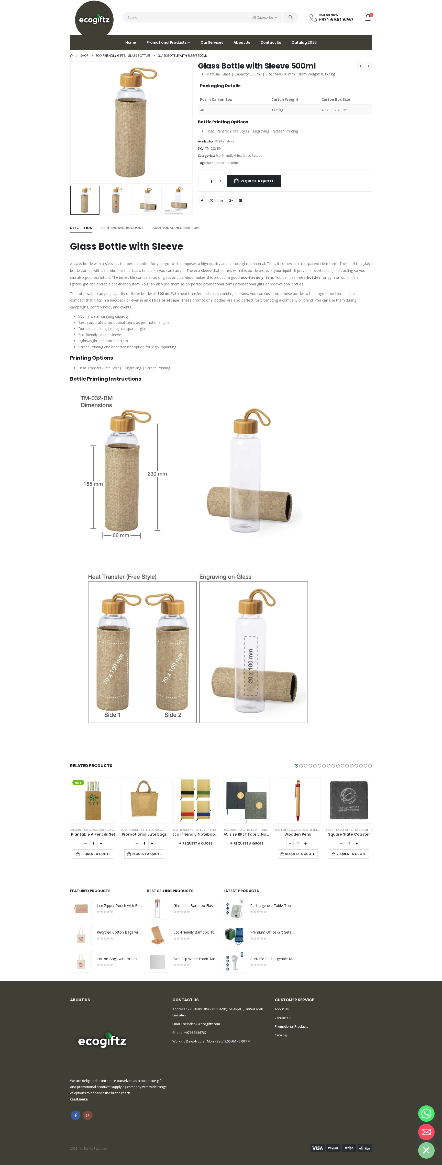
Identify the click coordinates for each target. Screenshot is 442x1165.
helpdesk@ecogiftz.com (201, 1024)
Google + (231, 200)
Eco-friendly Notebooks (218, 829)
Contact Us (270, 42)
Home (130, 42)
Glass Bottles (252, 155)
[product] (144, 800)
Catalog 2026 (304, 42)
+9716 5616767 (195, 1032)
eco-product (230, 163)
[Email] (426, 1132)
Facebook (202, 200)
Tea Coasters (362, 829)
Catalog (280, 1035)
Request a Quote (257, 181)
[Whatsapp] (426, 1113)
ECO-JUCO (155, 829)
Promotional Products (167, 42)
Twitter (211, 200)
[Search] (291, 17)
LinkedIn (221, 200)
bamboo (213, 163)
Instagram (88, 1115)
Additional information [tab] (175, 227)
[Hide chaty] (426, 1150)
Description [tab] (81, 227)
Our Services (212, 42)
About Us (242, 42)
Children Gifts (80, 829)
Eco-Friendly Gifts (228, 155)
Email (240, 200)
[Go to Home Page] (71, 56)
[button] (296, 766)
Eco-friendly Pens (315, 829)
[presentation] (71, 122)
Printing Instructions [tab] (122, 227)
